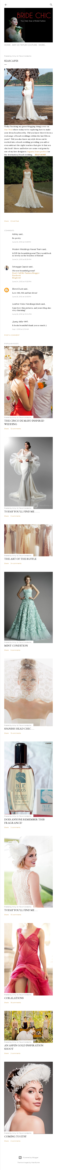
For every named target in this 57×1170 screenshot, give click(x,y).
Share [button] (6, 221)
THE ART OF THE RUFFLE (20, 559)
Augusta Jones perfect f (37, 151)
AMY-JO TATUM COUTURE (24, 45)
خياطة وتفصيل (17, 321)
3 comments (15, 516)
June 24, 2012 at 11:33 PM (21, 281)
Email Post (15, 221)
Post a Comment (11, 335)
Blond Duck (17, 289)
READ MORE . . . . (42, 155)
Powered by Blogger (30, 1157)
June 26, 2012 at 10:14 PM (22, 314)
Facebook (16, 275)
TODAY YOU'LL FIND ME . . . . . (22, 511)
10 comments (16, 915)
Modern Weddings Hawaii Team (27, 249)
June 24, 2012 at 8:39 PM (21, 259)
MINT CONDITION (16, 645)
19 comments (16, 733)
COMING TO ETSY (15, 1136)
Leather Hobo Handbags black (26, 304)
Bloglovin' (16, 278)
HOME (7, 45)
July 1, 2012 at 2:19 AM (20, 329)
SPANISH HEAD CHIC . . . (19, 728)
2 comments (15, 827)
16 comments (16, 1002)
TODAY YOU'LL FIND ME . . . (21, 910)
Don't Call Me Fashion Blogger (26, 273)
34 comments (16, 563)
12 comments (16, 429)
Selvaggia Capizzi (20, 267)
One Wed (8, 129)
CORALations (14, 998)
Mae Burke (35, 1162)
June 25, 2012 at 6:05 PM (21, 297)
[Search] (51, 4)
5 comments (15, 650)
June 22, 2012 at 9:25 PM (21, 242)
